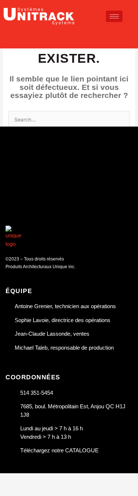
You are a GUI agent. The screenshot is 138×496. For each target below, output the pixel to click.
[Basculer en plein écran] (35, 479)
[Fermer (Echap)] (82, 479)
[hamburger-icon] (114, 16)
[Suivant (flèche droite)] (35, 490)
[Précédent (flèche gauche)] (11, 490)
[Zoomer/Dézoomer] (11, 479)
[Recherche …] (131, 35)
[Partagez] (58, 479)
